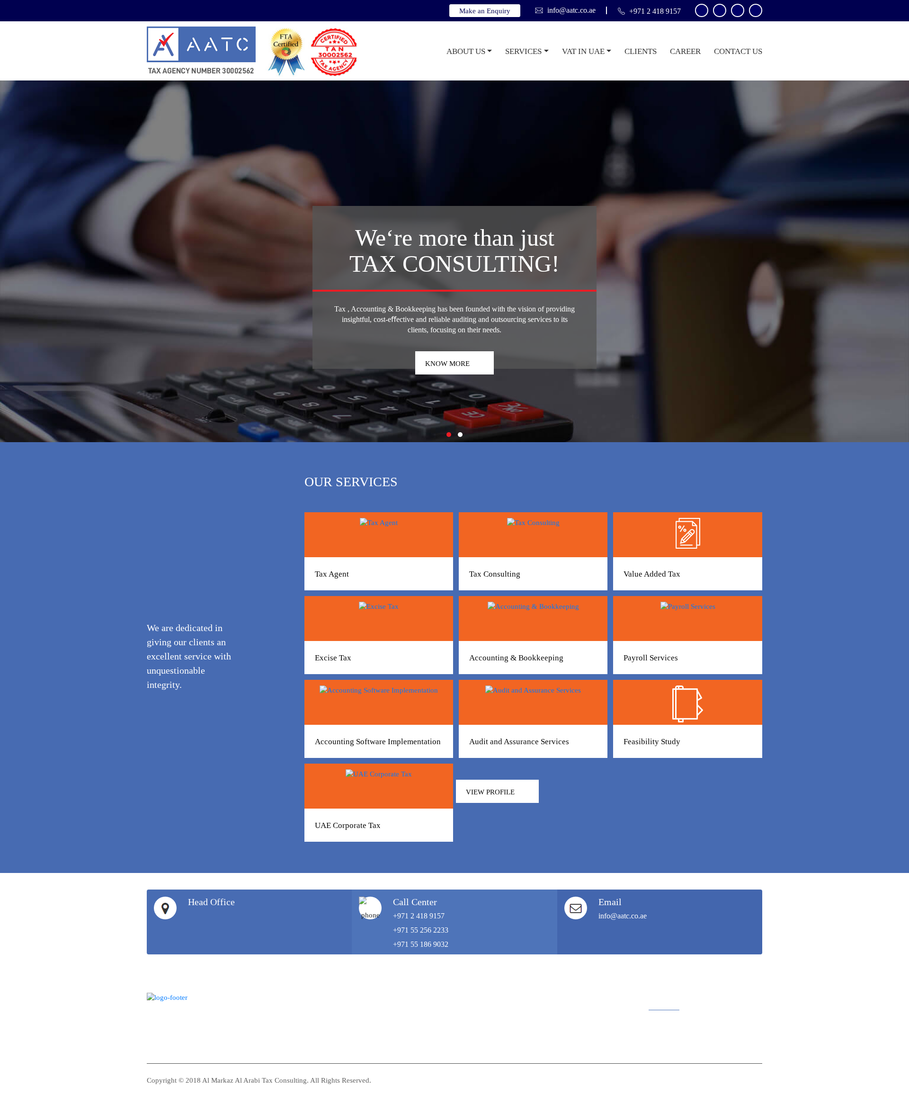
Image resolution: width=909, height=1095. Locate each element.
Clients (640, 51)
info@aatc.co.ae (571, 10)
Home (431, 51)
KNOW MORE (447, 363)
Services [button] (523, 51)
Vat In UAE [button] (583, 51)
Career (685, 51)
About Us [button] (465, 51)
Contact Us (738, 51)
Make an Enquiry (484, 11)
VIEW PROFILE (490, 792)
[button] (448, 434)
